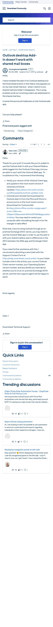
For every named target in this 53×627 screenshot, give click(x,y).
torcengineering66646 (18, 69)
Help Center (21, 2)
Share (6, 121)
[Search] (44, 8)
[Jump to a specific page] (48, 144)
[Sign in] (49, 8)
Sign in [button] (25, 40)
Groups (5, 372)
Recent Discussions (10, 361)
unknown (40, 72)
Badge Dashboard (10, 368)
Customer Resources (11, 365)
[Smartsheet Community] (16, 8)
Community (8, 2)
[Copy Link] (46, 72)
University (33, 2)
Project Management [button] (25, 131)
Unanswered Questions (26, 375)
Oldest (12, 144)
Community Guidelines (12, 379)
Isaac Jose (13, 151)
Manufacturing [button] (9, 131)
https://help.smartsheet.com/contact (20, 258)
